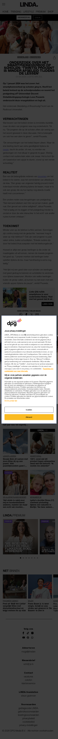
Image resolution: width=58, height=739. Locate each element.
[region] (28, 369)
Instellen (29, 410)
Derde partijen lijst (11, 401)
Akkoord (29, 417)
